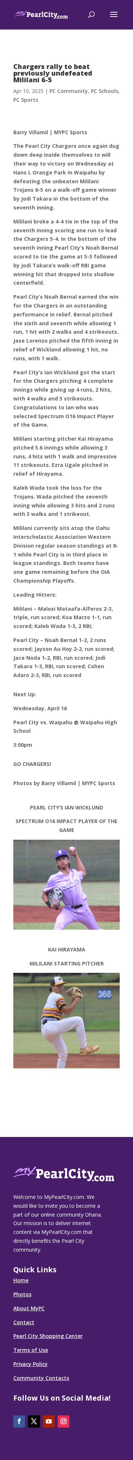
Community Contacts (41, 1377)
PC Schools (104, 90)
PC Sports (25, 99)
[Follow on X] (34, 1421)
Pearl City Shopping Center (48, 1335)
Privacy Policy (30, 1363)
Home (20, 1280)
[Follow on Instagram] (63, 1421)
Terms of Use (30, 1349)
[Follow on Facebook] (19, 1421)
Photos (22, 1294)
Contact (23, 1322)
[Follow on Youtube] (49, 1421)
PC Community (69, 90)
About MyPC (29, 1308)
